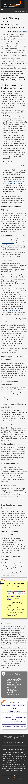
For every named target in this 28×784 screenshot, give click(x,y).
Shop (16, 11)
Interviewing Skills (14, 711)
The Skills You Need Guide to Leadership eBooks (14, 598)
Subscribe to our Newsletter (13, 736)
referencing (17, 778)
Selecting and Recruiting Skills (19, 31)
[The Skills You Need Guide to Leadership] (16, 593)
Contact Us (24, 11)
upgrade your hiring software (11, 310)
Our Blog (19, 11)
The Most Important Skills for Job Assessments (14, 726)
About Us (19, 738)
